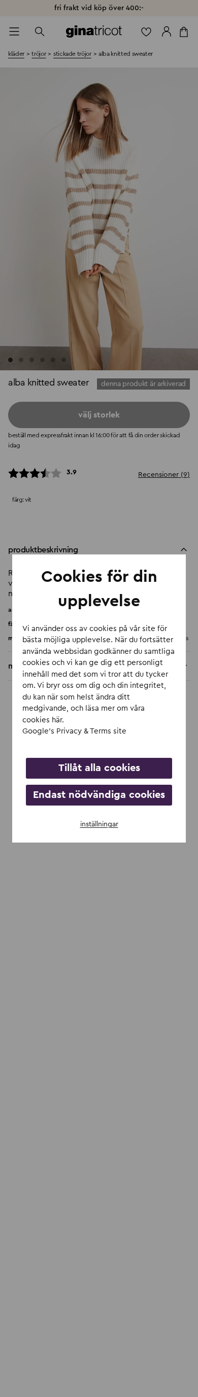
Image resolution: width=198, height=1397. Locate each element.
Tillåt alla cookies (99, 768)
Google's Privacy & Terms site (74, 731)
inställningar (99, 824)
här (57, 720)
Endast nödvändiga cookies (99, 795)
